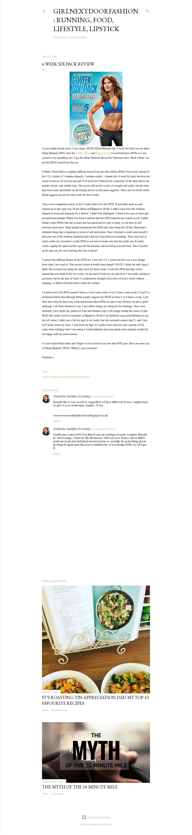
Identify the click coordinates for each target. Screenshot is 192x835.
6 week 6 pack (57, 376)
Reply (57, 421)
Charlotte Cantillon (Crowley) (71, 396)
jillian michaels (74, 376)
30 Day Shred (83, 153)
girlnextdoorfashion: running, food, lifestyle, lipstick (95, 20)
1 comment (57, 793)
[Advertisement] (96, 544)
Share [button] (45, 371)
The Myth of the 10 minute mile (80, 787)
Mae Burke (106, 824)
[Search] (148, 10)
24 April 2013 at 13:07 (103, 429)
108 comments (59, 710)
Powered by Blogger (99, 817)
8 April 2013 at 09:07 (103, 396)
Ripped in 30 (102, 153)
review (86, 376)
